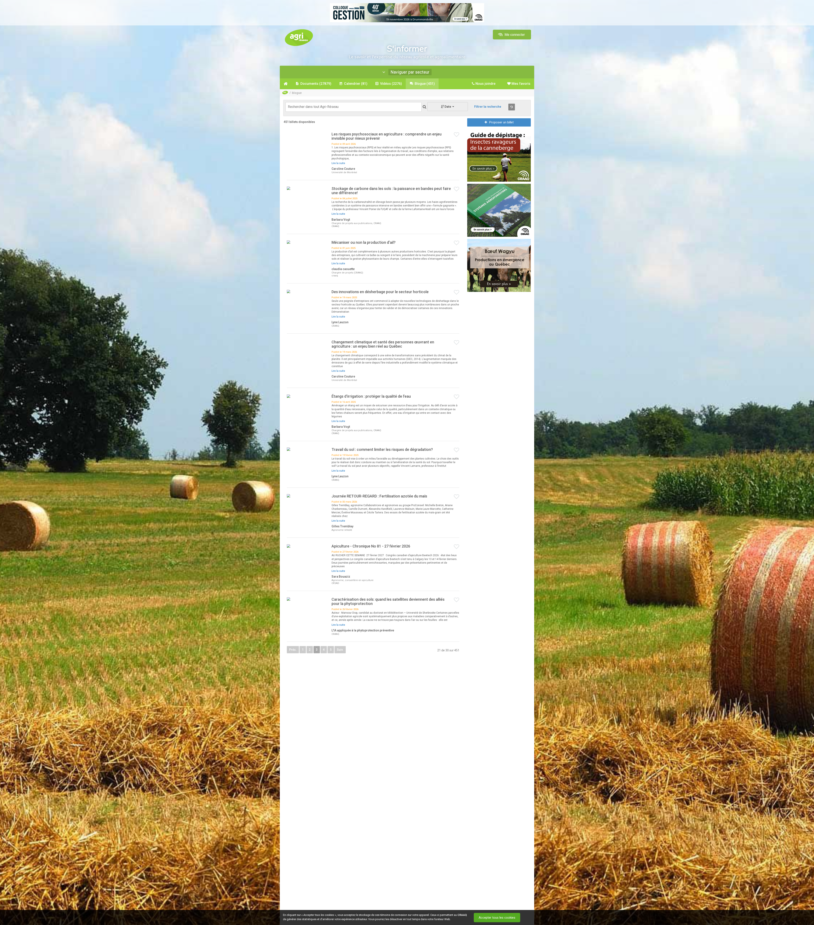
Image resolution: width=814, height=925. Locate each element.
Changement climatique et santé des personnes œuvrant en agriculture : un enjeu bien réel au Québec (383, 344)
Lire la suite (338, 163)
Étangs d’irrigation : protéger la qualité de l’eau (371, 396)
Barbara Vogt (341, 219)
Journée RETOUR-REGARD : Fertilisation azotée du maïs (379, 496)
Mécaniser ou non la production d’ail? (364, 242)
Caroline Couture (343, 168)
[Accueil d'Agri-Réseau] (299, 37)
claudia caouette (343, 268)
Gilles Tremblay (342, 526)
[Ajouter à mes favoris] (456, 135)
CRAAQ (462, 915)
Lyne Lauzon (340, 322)
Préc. (293, 649)
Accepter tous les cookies (497, 917)
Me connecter (514, 35)
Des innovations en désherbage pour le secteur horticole (380, 292)
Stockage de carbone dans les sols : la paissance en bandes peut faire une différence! (391, 190)
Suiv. (340, 649)
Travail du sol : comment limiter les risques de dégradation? (382, 449)
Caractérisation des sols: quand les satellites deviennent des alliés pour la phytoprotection (388, 601)
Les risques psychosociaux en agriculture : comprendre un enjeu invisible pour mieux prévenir (387, 136)
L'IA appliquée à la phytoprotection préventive (363, 630)
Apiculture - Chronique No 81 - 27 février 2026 (371, 546)
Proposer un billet (501, 122)
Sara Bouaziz (341, 576)
